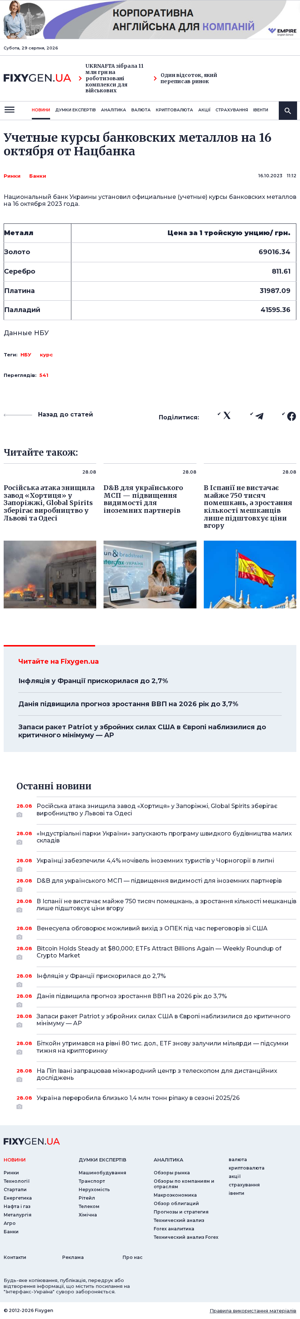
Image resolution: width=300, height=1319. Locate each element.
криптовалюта (174, 109)
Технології (17, 1181)
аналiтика (168, 1160)
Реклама (73, 1257)
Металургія (17, 1215)
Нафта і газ (17, 1206)
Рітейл (87, 1198)
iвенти (260, 109)
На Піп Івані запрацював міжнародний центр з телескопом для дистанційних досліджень (157, 1074)
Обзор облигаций (176, 1203)
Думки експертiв (75, 109)
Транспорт (92, 1181)
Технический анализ (179, 1220)
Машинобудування (102, 1172)
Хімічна (88, 1215)
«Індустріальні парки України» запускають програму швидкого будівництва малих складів (164, 837)
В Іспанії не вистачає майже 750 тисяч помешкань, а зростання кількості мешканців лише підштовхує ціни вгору (166, 905)
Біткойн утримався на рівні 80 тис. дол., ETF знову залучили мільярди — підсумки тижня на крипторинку (163, 1047)
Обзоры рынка (172, 1172)
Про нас (133, 1257)
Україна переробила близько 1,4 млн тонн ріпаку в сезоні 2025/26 (138, 1097)
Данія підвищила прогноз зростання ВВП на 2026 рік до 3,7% (128, 704)
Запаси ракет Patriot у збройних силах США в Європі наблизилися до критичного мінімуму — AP (142, 731)
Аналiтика (113, 109)
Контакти (15, 1257)
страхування (231, 109)
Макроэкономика (175, 1195)
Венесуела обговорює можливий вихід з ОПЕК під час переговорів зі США (152, 928)
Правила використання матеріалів (253, 1311)
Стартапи (15, 1189)
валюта (141, 109)
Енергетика (18, 1198)
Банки (37, 176)
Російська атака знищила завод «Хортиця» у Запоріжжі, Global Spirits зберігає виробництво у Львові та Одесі (157, 809)
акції (204, 109)
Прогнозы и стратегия (181, 1212)
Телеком (89, 1206)
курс (46, 354)
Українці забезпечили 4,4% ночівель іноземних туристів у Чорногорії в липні (155, 860)
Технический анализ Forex (186, 1237)
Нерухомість (94, 1189)
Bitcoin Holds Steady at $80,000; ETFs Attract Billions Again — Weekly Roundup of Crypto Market (159, 952)
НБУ (25, 354)
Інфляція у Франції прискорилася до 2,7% (93, 681)
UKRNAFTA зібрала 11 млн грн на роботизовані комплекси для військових (114, 78)
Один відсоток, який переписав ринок (189, 78)
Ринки (12, 176)
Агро (10, 1223)
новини (41, 109)
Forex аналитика (174, 1228)
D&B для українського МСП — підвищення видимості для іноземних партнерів (159, 880)
